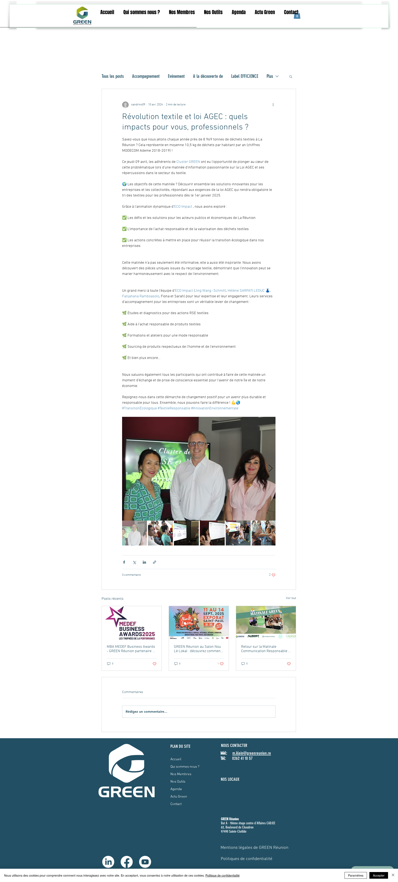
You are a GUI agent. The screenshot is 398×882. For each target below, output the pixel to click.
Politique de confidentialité (222, 875)
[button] (141, 12)
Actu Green (178, 797)
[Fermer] (393, 875)
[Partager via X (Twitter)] (134, 562)
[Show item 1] (134, 533)
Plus (270, 76)
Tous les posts (113, 76)
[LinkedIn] (108, 862)
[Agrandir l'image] (198, 469)
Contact (176, 804)
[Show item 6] (264, 533)
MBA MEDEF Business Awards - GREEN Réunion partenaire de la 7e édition (131, 649)
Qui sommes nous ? (184, 767)
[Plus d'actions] (273, 104)
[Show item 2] (160, 533)
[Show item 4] (212, 533)
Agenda (176, 789)
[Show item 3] (186, 533)
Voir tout (291, 598)
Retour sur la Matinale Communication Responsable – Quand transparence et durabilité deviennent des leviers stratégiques (265, 649)
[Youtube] (145, 862)
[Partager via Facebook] (124, 562)
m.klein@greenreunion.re (251, 753)
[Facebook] (127, 862)
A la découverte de (208, 76)
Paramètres (355, 875)
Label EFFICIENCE (244, 76)
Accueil (175, 759)
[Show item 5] (238, 533)
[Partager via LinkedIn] (144, 562)
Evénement (176, 76)
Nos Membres (180, 774)
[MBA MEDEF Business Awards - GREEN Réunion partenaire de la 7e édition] (131, 623)
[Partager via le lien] (155, 562)
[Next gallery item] (270, 469)
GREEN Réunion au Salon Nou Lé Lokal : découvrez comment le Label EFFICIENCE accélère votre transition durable (198, 649)
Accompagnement (146, 76)
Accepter (379, 875)
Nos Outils (177, 782)
